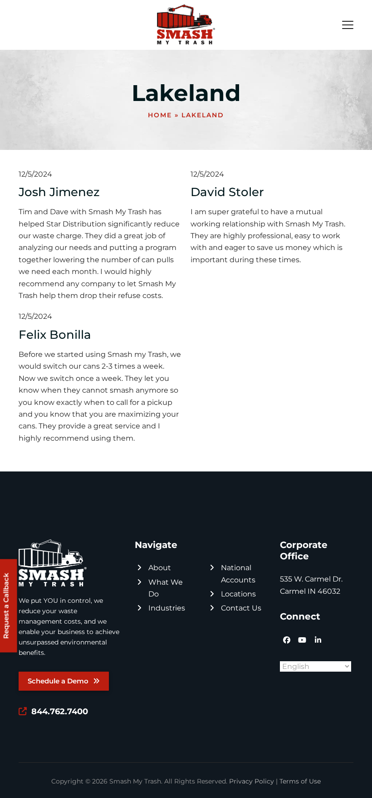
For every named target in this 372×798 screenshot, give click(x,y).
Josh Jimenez (59, 192)
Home (160, 115)
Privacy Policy (251, 781)
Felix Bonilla (55, 334)
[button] (347, 25)
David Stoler (227, 192)
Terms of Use (300, 781)
